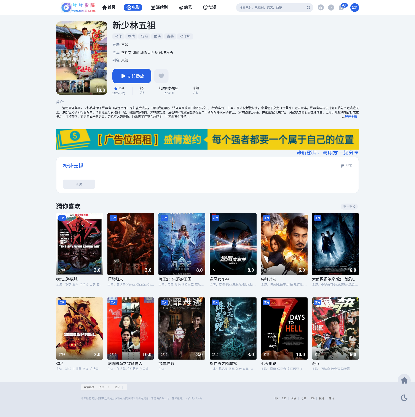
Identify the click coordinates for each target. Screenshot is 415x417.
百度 (293, 398)
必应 (117, 387)
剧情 (131, 36)
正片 (79, 184)
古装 (170, 36)
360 (312, 398)
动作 (118, 36)
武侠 (157, 36)
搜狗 (321, 398)
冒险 (144, 36)
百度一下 (104, 387)
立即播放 (135, 76)
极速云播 (73, 166)
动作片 (185, 36)
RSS (284, 398)
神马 (331, 398)
